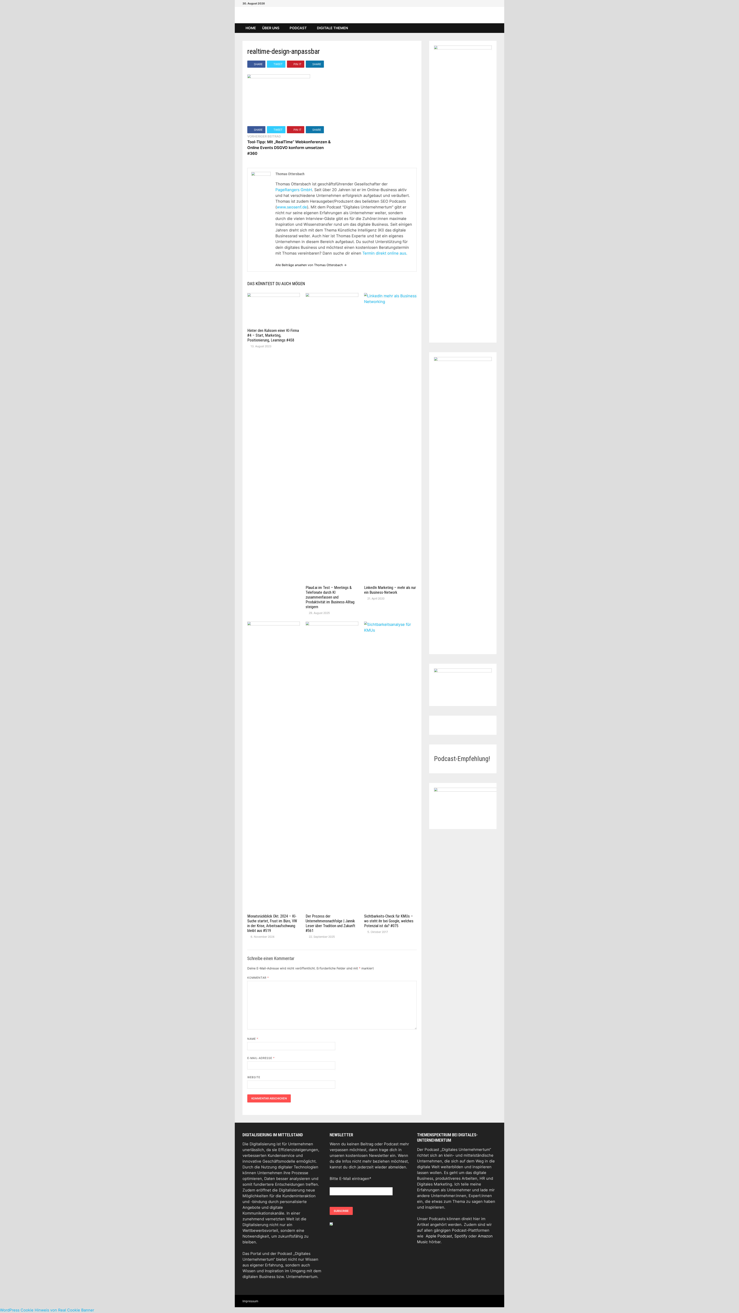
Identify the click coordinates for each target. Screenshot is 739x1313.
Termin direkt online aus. (384, 253)
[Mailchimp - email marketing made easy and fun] (331, 1223)
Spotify (460, 1236)
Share (258, 64)
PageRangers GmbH (293, 189)
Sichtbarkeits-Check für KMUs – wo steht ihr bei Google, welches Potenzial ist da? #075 (388, 921)
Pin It (297, 64)
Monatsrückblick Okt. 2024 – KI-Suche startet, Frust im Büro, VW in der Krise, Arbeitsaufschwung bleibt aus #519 (272, 923)
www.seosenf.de (292, 207)
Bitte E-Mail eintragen (350, 1178)
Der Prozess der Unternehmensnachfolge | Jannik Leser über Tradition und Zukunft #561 (330, 923)
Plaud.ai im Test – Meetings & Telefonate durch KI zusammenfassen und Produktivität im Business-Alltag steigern (330, 597)
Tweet (278, 64)
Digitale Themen (332, 28)
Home (251, 28)
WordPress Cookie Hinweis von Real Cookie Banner (47, 1310)
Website (253, 1077)
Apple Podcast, (440, 1236)
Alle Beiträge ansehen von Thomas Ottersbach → (311, 265)
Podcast (298, 28)
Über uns (270, 28)
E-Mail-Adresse (261, 1058)
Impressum (250, 1301)
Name (252, 1038)
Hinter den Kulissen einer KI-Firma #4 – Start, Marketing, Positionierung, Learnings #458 (273, 335)
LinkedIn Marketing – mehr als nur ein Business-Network (390, 590)
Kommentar (258, 977)
